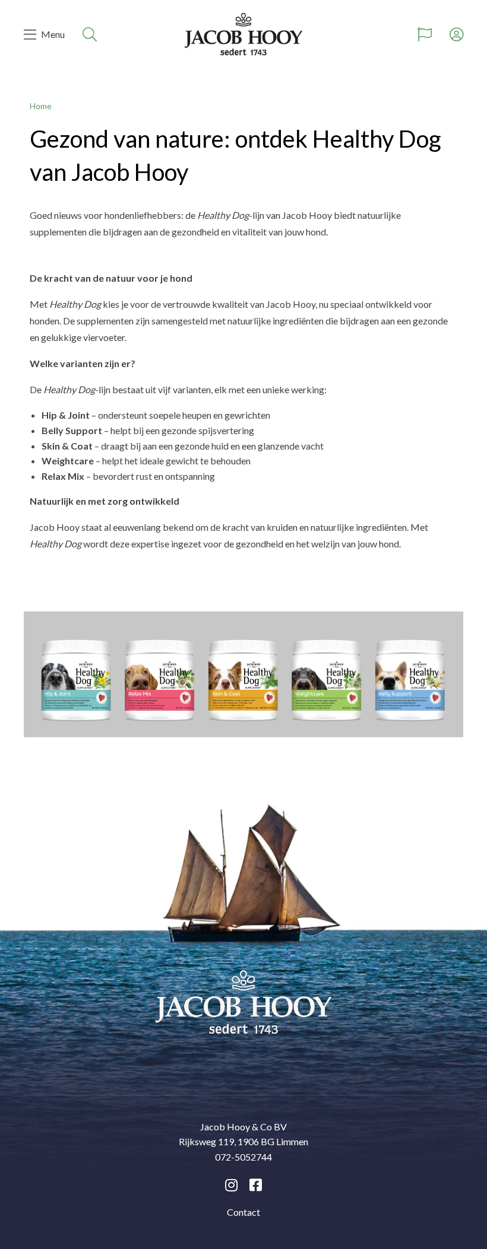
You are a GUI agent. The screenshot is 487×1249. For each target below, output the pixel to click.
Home (41, 106)
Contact (243, 1212)
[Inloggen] (456, 34)
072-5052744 (243, 1156)
